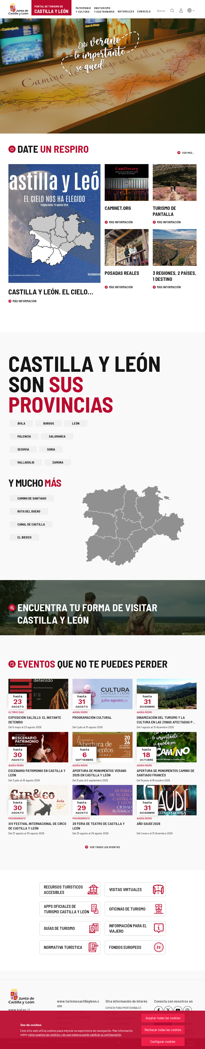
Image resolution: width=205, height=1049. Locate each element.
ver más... (188, 152)
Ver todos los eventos (104, 847)
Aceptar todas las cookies (163, 1018)
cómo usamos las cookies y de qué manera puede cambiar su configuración (74, 1034)
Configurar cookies (162, 1041)
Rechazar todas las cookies (163, 1029)
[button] (190, 10)
